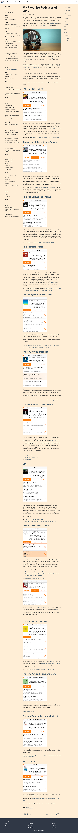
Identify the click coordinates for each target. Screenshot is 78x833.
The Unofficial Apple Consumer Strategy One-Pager (11, 213)
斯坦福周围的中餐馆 (9, 84)
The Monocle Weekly (46, 663)
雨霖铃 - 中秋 (7, 179)
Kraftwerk (49, 25)
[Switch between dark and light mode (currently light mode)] (76, 2)
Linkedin (30, 825)
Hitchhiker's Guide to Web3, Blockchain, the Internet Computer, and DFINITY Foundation (12, 35)
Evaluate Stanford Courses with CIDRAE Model (11, 125)
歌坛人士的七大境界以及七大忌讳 (11, 185)
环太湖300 (7, 17)
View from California (9, 118)
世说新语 (7, 183)
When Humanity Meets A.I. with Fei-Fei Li (34, 519)
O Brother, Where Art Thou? (11, 74)
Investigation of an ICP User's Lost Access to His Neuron (12, 42)
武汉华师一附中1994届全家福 (11, 24)
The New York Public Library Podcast (40, 716)
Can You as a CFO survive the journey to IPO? (13, 151)
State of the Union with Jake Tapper (40, 142)
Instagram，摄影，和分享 (10, 148)
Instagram (54, 827)
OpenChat (30, 827)
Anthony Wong (26, 22)
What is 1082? (8, 64)
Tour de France (42, 25)
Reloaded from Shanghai (10, 51)
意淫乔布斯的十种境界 (9, 159)
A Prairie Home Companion (49, 58)
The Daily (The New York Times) (38, 294)
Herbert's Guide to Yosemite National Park (13, 90)
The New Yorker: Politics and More (39, 674)
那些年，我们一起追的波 (10, 181)
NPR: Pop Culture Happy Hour (37, 196)
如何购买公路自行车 (9, 12)
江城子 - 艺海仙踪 (8, 169)
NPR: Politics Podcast (33, 246)
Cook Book (29, 2)
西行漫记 (7, 163)
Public (16, 2)
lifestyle (27, 807)
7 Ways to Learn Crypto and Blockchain (11, 54)
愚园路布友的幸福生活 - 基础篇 (11, 45)
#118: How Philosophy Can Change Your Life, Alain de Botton (45, 137)
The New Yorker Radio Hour (36, 351)
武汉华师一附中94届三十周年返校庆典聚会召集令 (12, 27)
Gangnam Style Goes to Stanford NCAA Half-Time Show (12, 116)
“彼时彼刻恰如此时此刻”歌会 (10, 175)
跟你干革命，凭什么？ (9, 161)
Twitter (30, 823)
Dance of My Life (8, 128)
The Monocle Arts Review (35, 621)
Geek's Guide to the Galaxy (36, 525)
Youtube (53, 823)
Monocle (52, 661)
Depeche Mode (53, 23)
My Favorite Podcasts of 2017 (11, 69)
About (35, 2)
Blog (13, 2)
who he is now (53, 440)
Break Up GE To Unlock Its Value (12, 216)
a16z (25, 464)
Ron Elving (53, 282)
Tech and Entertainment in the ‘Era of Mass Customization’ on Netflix (40, 521)
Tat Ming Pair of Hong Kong (37, 22)
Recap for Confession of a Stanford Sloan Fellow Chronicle (12, 94)
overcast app (46, 803)
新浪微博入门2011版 (9, 167)
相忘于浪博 (7, 177)
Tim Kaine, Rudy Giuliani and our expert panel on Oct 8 (43, 187)
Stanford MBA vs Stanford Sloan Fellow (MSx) (11, 135)
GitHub (53, 825)
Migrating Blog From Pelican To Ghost (11, 61)
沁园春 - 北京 (7, 196)
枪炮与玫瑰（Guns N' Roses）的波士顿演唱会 (13, 210)
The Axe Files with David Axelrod (38, 404)
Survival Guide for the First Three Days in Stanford (12, 143)
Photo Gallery (22, 2)
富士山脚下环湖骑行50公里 (10, 19)
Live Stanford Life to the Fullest (11, 138)
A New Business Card (9, 107)
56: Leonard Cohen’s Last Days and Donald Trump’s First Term (45, 400)
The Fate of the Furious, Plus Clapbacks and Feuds (42, 242)
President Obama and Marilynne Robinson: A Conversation (44, 617)
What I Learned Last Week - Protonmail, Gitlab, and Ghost (11, 57)
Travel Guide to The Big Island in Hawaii (12, 194)
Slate (42, 665)
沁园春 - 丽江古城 (8, 188)
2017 (32, 807)
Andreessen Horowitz (38, 509)
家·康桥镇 (7, 76)
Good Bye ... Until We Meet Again (12, 202)
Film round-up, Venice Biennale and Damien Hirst (42, 669)
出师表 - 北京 (7, 146)
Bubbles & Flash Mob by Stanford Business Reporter (12, 112)
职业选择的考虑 (8, 157)
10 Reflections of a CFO (10, 130)
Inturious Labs (40, 830)
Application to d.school (10, 105)
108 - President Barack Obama (32, 457)
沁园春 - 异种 (7, 165)
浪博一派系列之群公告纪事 (10, 109)
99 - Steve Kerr (28, 459)
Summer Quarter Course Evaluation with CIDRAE (12, 121)
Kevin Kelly (55, 133)
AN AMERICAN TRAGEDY (45, 389)
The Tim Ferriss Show (33, 88)
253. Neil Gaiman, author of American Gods (34, 572)
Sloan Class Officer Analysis (11, 140)
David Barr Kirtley (34, 559)
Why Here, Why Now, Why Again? (12, 132)
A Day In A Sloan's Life (9, 100)
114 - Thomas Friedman (30, 456)
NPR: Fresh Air (29, 761)
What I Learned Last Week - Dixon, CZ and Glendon (12, 48)
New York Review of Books (44, 607)
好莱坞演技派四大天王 (9, 207)
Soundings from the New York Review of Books (35, 578)
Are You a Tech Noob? (9, 78)
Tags (6, 825)
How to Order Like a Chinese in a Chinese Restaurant (12, 87)
